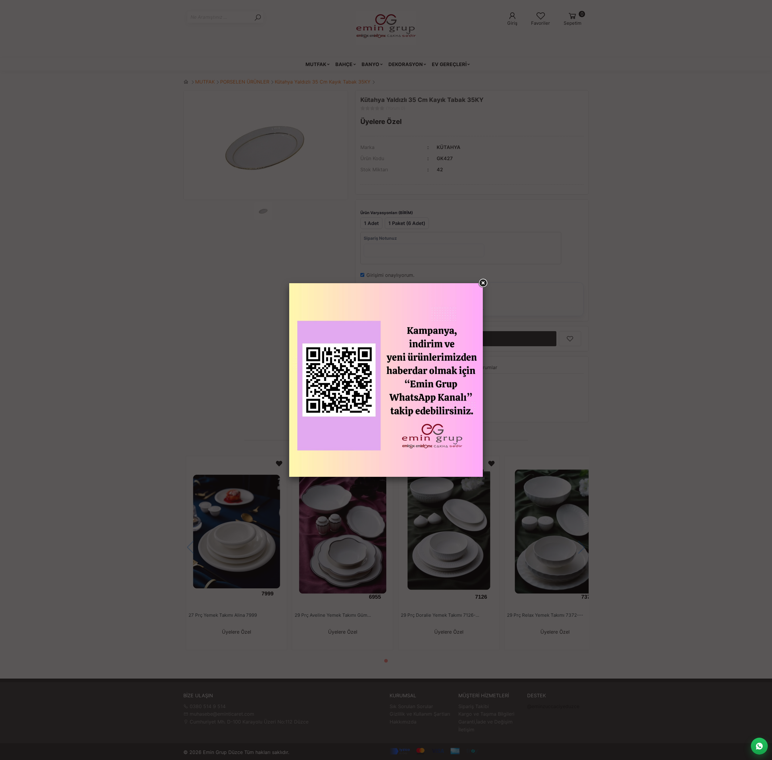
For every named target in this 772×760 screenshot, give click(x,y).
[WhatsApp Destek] (759, 746)
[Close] (482, 283)
